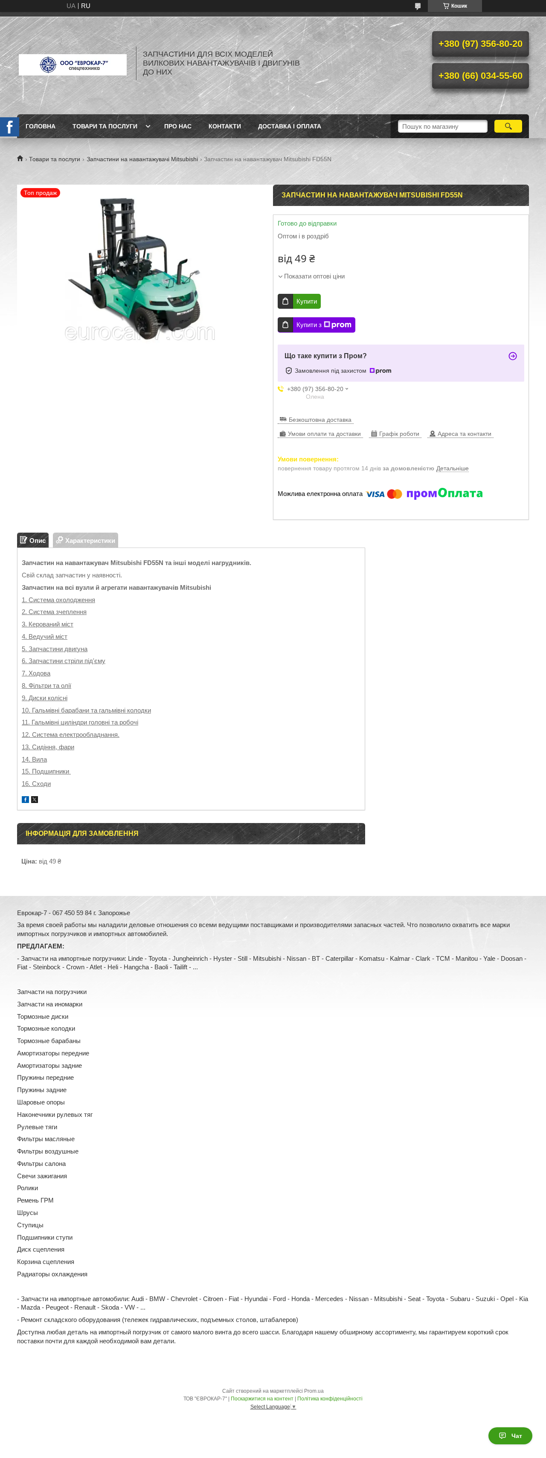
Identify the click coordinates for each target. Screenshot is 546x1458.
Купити (306, 301)
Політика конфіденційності (330, 1399)
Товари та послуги (105, 126)
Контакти (225, 126)
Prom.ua (314, 1391)
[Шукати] (508, 126)
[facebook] (25, 800)
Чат (516, 1435)
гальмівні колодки (125, 710)
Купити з (309, 324)
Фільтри (40, 685)
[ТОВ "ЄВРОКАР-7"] (72, 63)
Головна (40, 126)
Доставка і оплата (289, 126)
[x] (34, 800)
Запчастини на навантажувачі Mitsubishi (142, 159)
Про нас (178, 126)
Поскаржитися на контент (262, 1399)
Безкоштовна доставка (320, 419)
